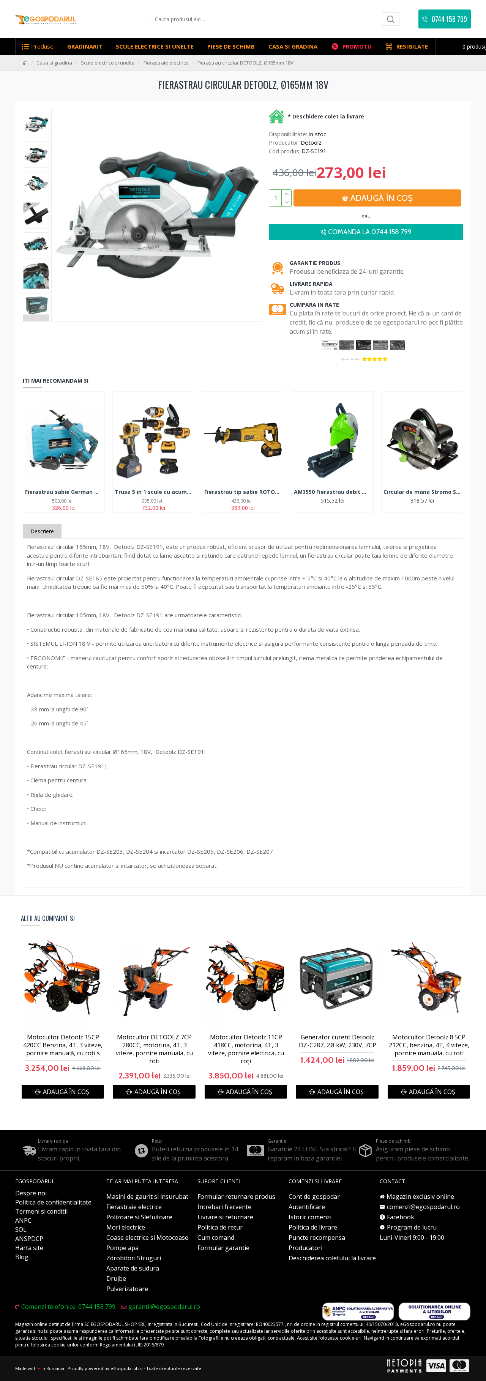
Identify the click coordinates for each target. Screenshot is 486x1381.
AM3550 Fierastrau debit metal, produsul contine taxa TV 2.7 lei (332, 492)
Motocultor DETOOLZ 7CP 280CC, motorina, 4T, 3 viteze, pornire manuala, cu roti (154, 1049)
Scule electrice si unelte (108, 62)
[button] (36, 113)
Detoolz (311, 142)
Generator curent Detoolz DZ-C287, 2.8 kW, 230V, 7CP (337, 1041)
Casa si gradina (54, 62)
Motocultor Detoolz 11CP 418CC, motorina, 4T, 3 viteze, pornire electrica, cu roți (246, 1049)
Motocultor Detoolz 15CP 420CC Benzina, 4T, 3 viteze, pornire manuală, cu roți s (63, 1045)
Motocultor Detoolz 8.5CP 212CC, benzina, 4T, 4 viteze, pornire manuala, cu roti (429, 1045)
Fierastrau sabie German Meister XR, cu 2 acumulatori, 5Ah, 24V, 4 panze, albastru (64, 492)
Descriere (42, 531)
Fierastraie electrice (166, 62)
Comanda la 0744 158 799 (370, 232)
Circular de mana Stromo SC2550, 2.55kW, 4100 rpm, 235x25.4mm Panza (422, 492)
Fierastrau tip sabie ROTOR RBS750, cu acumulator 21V (243, 492)
